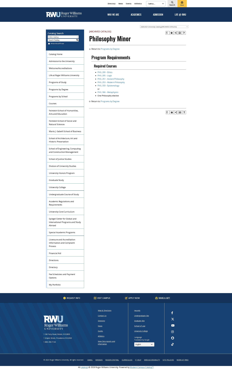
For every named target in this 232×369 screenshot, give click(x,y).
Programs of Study (57, 82)
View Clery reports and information (106, 342)
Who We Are (113, 14)
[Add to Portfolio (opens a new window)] (171, 33)
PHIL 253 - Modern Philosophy (111, 82)
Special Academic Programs (62, 232)
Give (182, 5)
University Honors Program (62, 173)
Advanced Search (55, 47)
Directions (53, 260)
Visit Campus (103, 298)
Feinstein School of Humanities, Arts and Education (63, 112)
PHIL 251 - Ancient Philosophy (111, 79)
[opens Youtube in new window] (172, 325)
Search (172, 5)
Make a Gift (164, 298)
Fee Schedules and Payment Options (62, 276)
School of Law (139, 326)
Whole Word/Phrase (57, 44)
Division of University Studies (62, 166)
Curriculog (127, 360)
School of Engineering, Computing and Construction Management (65, 150)
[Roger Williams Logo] (64, 14)
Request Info (73, 298)
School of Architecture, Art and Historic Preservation (63, 140)
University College (57, 187)
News (121, 3)
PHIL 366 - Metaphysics (108, 92)
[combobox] (164, 26)
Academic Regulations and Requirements (61, 203)
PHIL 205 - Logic (105, 75)
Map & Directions (104, 310)
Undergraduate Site (141, 316)
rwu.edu (137, 310)
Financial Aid (55, 253)
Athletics (138, 3)
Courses (52, 103)
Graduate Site (139, 321)
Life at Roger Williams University (64, 75)
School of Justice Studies (60, 159)
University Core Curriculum (61, 211)
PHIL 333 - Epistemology (108, 85)
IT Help (138, 360)
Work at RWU (182, 360)
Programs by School (58, 96)
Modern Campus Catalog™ (141, 367)
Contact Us (102, 316)
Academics (136, 14)
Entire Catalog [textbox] (53, 37)
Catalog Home (55, 54)
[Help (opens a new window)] (184, 33)
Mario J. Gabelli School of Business (65, 131)
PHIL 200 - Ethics (105, 72)
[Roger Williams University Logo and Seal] (66, 323)
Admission (158, 14)
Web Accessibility (152, 360)
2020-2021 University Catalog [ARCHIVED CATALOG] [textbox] (159, 27)
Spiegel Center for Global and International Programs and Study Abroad (65, 222)
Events (128, 3)
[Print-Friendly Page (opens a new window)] (180, 33)
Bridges (99, 360)
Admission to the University (62, 61)
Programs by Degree (58, 89)
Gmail (90, 360)
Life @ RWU (180, 14)
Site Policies (168, 360)
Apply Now (134, 298)
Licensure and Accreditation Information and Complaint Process (62, 242)
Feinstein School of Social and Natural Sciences (62, 122)
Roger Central (112, 360)
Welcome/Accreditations (60, 68)
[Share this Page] (176, 33)
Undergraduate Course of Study (64, 194)
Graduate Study (56, 180)
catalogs (84, 367)
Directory (112, 3)
